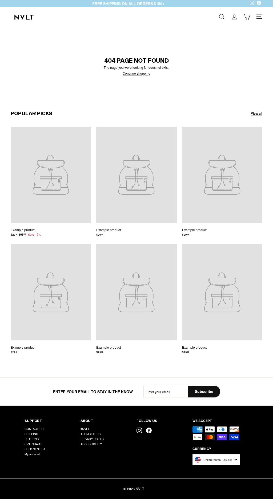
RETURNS (32, 439)
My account (32, 454)
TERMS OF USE (91, 434)
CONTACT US (34, 428)
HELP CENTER (35, 449)
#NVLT (85, 428)
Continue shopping (136, 73)
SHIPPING (31, 434)
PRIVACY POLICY (92, 439)
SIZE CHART (33, 444)
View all (256, 113)
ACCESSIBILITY (91, 444)
